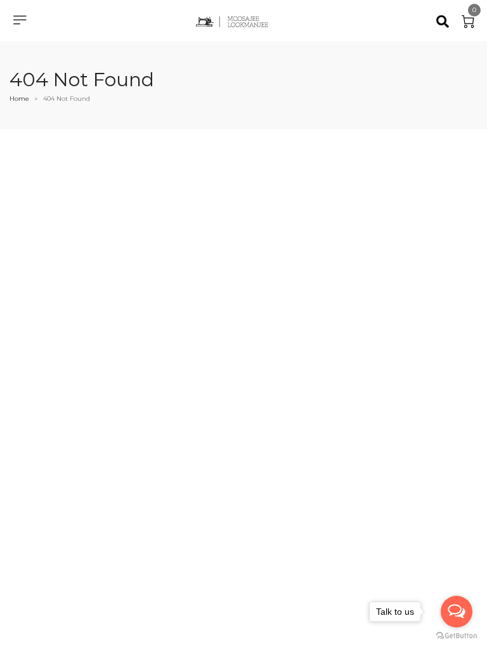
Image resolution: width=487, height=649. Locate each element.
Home (19, 98)
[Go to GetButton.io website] (456, 636)
